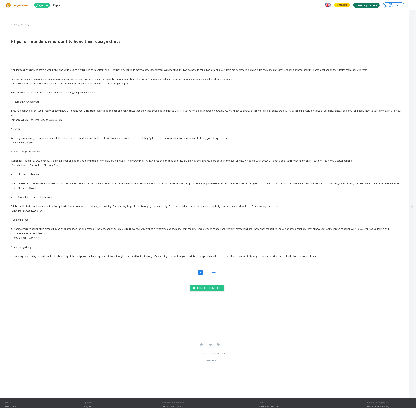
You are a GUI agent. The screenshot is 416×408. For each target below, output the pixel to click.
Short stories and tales (214, 353)
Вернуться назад (21, 25)
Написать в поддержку (378, 406)
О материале (210, 360)
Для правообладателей (173, 406)
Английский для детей (269, 406)
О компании (11, 406)
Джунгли (88, 406)
